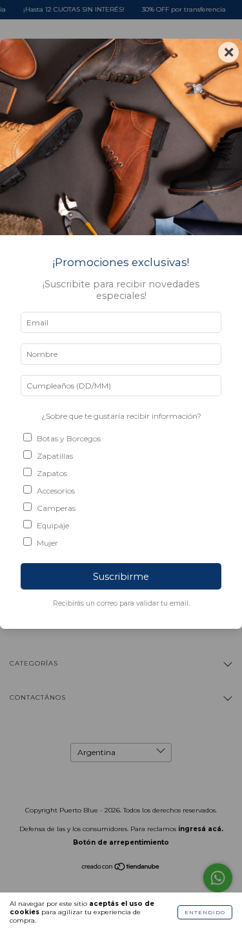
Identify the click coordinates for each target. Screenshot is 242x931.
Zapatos (52, 473)
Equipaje (53, 525)
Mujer (47, 543)
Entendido (205, 912)
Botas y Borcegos (69, 438)
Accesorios (56, 490)
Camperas (56, 508)
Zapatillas (55, 456)
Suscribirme (121, 576)
